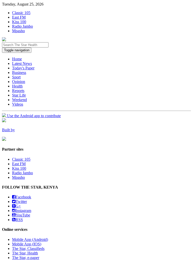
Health (17, 86)
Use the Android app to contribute (33, 116)
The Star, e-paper (25, 257)
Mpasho (18, 31)
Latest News (22, 63)
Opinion (18, 81)
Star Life (19, 95)
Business (19, 72)
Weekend (19, 100)
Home (17, 59)
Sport (16, 77)
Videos (17, 104)
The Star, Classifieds (28, 248)
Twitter (21, 201)
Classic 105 (21, 13)
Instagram (23, 210)
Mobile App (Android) (30, 239)
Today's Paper (23, 68)
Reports (18, 91)
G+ (18, 206)
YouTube (23, 215)
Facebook (23, 197)
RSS (19, 219)
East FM (19, 17)
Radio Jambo (22, 26)
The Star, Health (25, 253)
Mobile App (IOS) (26, 244)
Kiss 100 (19, 22)
